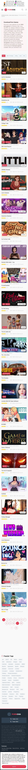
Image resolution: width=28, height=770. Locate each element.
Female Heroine (5, 675)
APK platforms (19, 730)
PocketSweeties (5, 285)
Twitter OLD (15, 719)
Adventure (8, 661)
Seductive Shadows (6, 216)
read (20, 55)
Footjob (4, 678)
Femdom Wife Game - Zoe (7, 262)
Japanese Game (6, 682)
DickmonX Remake (6, 586)
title (24, 55)
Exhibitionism (19, 671)
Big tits (16, 666)
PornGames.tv (21, 5)
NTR (18, 689)
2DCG (7, 659)
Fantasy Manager (5, 517)
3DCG (15, 659)
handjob (4, 680)
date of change (9, 55)
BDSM (23, 664)
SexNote (3, 493)
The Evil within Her (6, 331)
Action (20, 659)
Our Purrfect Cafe (5, 239)
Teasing (21, 696)
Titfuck (10, 698)
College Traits (4, 123)
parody (10, 691)
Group (15, 678)
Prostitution (4, 694)
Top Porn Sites (11, 1)
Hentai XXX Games (9, 4)
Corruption (4, 671)
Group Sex (21, 678)
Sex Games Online (20, 4)
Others (4, 558)
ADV (3, 661)
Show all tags (5, 703)
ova (11, 10)
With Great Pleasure (6, 146)
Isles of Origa (4, 609)
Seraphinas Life (5, 100)
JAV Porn (22, 748)
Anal (20, 661)
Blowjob (22, 666)
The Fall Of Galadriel (6, 470)
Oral (22, 689)
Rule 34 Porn (16, 748)
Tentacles (4, 698)
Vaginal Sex (17, 698)
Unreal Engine (6, 373)
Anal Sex (4, 664)
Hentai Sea (19, 1)
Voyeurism (4, 701)
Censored (10, 668)
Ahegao (15, 661)
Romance (12, 694)
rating (16, 55)
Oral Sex (4, 691)
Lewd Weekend (5, 540)
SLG (16, 696)
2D (3, 659)
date (4, 55)
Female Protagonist (16, 675)
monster (17, 687)
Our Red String (5, 308)
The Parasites (4, 378)
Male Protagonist (16, 684)
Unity (4, 72)
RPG (17, 694)
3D (11, 659)
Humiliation (16, 680)
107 (21, 623)
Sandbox (22, 694)
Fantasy (4, 673)
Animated (11, 664)
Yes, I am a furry (5, 355)
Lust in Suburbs (5, 192)
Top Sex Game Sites (6, 748)
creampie (11, 671)
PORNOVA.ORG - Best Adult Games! (9, 15)
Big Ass (4, 666)
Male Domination (6, 684)
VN (3, 95)
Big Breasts (10, 666)
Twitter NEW (15, 721)
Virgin (23, 698)
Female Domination (12, 673)
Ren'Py (7, 95)
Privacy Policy (14, 761)
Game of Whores (5, 447)
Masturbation (5, 687)
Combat (17, 668)
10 (13, 623)
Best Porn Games (20, 2)
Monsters (12, 689)
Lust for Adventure (6, 77)
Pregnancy (16, 691)
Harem (9, 680)
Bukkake (4, 668)
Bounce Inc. (4, 563)
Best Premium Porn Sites (10, 5)
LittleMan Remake (5, 169)
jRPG (13, 682)
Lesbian (18, 682)
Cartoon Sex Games (9, 2)
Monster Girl (5, 689)
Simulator (11, 696)
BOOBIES (3, 424)
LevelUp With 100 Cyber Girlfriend (9, 401)
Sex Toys (4, 696)
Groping (9, 678)
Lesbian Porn (4, 750)
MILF (12, 687)
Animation (17, 664)
